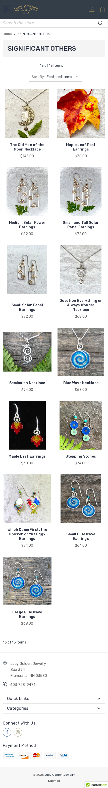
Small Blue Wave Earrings (80, 536)
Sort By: (38, 77)
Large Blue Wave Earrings (27, 614)
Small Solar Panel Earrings (27, 307)
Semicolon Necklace (27, 383)
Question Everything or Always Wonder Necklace (81, 305)
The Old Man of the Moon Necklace (27, 147)
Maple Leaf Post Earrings (81, 147)
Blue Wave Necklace (81, 383)
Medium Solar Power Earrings (27, 225)
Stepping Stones (81, 456)
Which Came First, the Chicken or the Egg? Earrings (27, 534)
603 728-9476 (23, 684)
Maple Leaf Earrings (27, 456)
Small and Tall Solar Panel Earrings (81, 225)
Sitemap (54, 780)
